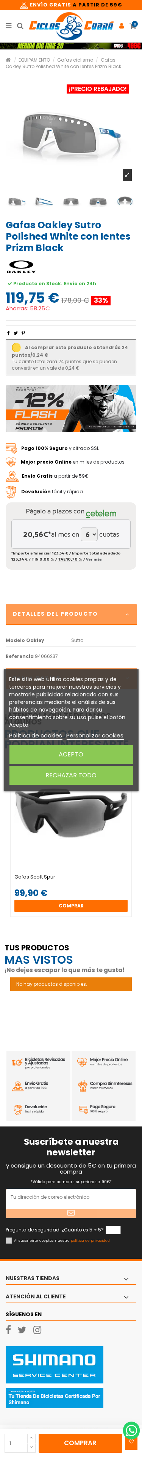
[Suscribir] (71, 1213)
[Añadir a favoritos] (131, 1442)
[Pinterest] (23, 333)
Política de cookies (35, 735)
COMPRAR (80, 1442)
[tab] (71, 615)
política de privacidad (90, 1240)
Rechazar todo (71, 775)
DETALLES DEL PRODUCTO (55, 614)
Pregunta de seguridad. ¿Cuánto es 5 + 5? (55, 1230)
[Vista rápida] (75, 871)
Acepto (71, 754)
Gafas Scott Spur (34, 876)
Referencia (20, 656)
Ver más (94, 559)
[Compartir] (8, 333)
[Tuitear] (16, 333)
